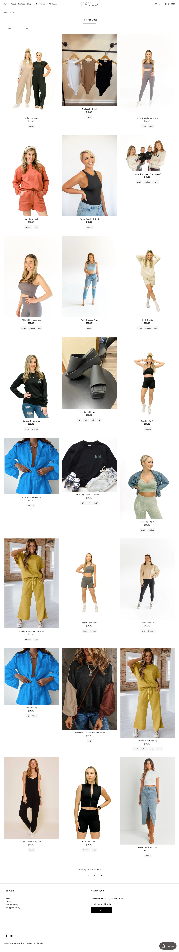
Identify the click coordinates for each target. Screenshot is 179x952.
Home (6, 4)
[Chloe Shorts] (31, 676)
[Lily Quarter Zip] (147, 579)
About (13, 4)
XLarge (34, 716)
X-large (155, 182)
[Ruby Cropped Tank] (89, 276)
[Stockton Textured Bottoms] (31, 583)
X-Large (35, 429)
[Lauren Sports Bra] (147, 478)
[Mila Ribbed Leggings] (31, 276)
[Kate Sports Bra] (147, 377)
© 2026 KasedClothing (14, 943)
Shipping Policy (13, 908)
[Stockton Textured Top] (147, 693)
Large (89, 117)
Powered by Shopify (34, 943)
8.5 (93, 420)
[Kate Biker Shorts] (89, 579)
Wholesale (53, 4)
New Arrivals (41, 4)
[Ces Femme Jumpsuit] (31, 798)
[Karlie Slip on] (89, 373)
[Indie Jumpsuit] (31, 74)
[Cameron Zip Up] (89, 798)
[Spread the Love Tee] (31, 377)
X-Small (148, 856)
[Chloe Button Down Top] (31, 466)
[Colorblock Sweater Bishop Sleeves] (89, 689)
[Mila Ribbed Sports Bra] (147, 74)
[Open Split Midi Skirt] (147, 801)
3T (89, 503)
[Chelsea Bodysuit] (89, 70)
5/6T (96, 503)
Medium (28, 227)
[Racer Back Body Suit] (89, 175)
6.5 (86, 420)
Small (31, 126)
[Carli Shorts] (147, 276)
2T (83, 503)
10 (99, 420)
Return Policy (12, 904)
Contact (21, 4)
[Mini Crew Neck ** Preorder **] (89, 465)
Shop (29, 4)
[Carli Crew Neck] (31, 175)
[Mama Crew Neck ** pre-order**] (147, 153)
